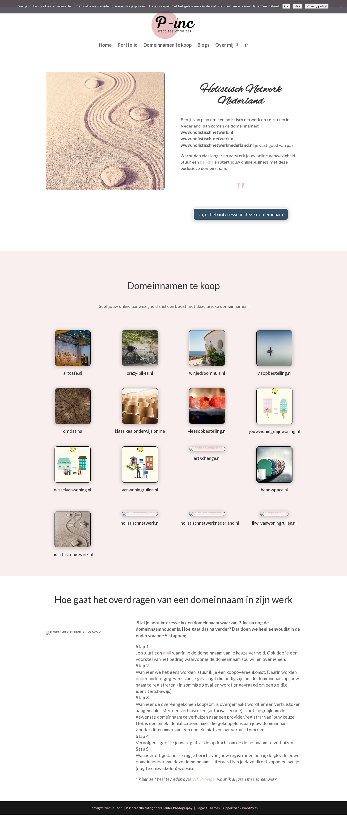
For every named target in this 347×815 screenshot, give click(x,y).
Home (105, 45)
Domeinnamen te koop (168, 45)
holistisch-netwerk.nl (73, 554)
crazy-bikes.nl (140, 373)
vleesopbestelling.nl (207, 431)
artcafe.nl (72, 373)
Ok (286, 6)
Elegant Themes (208, 808)
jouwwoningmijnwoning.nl (274, 431)
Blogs (203, 45)
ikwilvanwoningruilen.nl (274, 523)
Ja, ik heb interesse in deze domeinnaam (241, 214)
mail (167, 652)
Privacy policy (317, 6)
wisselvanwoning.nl (72, 490)
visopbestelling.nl (274, 373)
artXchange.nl (207, 458)
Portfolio (128, 45)
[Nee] (341, 6)
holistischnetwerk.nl (140, 523)
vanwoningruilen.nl (140, 490)
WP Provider (204, 779)
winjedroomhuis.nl (207, 373)
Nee (297, 6)
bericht (206, 162)
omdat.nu (72, 431)
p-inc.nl (117, 808)
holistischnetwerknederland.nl (210, 523)
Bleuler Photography (177, 808)
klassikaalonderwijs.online (140, 431)
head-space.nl (274, 490)
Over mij (224, 45)
